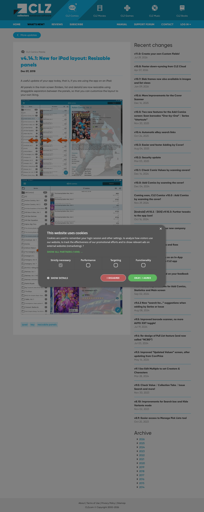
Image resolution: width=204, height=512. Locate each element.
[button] (102, 251)
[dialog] (102, 256)
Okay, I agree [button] (142, 277)
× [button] (160, 228)
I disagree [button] (113, 277)
